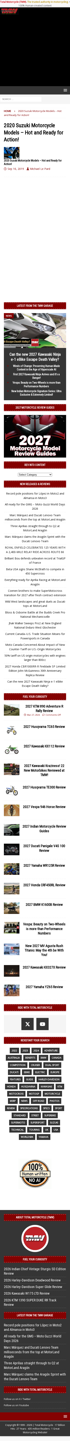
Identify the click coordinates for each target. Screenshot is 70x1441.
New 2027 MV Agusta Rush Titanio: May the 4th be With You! (44, 950)
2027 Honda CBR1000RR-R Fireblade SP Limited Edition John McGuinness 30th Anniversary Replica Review (35, 671)
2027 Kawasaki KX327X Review (44, 967)
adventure (51, 1050)
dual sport (52, 1065)
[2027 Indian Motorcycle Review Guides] (11, 830)
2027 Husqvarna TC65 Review (44, 727)
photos (54, 1101)
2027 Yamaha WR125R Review (44, 865)
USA (56, 1129)
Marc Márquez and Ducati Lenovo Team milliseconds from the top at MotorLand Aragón (31, 1352)
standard (20, 1115)
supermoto (18, 1122)
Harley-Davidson (49, 1079)
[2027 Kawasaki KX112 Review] (11, 750)
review (11, 1108)
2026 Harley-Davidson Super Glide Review (33, 1287)
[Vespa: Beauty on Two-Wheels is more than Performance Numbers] (11, 927)
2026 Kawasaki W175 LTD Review (27, 1293)
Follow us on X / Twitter (17, 1399)
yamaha (43, 1137)
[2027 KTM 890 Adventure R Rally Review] (11, 710)
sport (58, 1108)
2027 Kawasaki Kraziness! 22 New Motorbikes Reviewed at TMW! (44, 770)
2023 (25, 1050)
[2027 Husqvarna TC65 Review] (11, 730)
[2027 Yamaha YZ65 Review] (11, 990)
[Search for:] (21, 99)
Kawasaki (46, 1086)
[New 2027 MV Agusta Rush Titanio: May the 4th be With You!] (11, 949)
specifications (29, 1108)
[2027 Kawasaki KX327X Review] (11, 971)
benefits (30, 1057)
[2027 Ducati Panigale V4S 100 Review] (11, 849)
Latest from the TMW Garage (35, 305)
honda (11, 1086)
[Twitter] (27, 1024)
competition (17, 1065)
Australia (14, 1057)
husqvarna (28, 1086)
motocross (16, 1093)
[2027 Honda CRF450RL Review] (11, 888)
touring (34, 1129)
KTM (60, 1086)
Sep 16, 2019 (16, 169)
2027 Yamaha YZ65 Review (44, 987)
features (15, 1079)
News (24, 1101)
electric (40, 1072)
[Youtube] (42, 1024)
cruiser (35, 1065)
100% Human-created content (35, 5)
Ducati (14, 1072)
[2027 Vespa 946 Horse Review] (11, 810)
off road (38, 1101)
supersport (38, 1122)
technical (17, 1129)
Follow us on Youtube (16, 1405)
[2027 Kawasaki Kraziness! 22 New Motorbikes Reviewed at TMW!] (11, 769)
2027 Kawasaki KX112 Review (44, 746)
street (35, 1115)
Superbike (50, 1115)
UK (46, 1129)
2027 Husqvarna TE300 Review (44, 787)
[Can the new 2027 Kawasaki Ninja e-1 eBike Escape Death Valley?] (35, 345)
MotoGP (34, 1093)
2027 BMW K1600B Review (44, 905)
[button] (64, 90)
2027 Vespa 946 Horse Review (44, 807)
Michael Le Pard (40, 169)
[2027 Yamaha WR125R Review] (11, 869)
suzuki (54, 1122)
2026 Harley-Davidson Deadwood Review (32, 1280)
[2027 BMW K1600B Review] (11, 908)
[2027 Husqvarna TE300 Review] (11, 791)
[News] (11, 153)
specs (46, 1108)
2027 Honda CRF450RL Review (44, 885)
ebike (27, 1072)
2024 (36, 1050)
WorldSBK (27, 1137)
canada (56, 1057)
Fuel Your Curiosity (35, 696)
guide (29, 1079)
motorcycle (52, 1093)
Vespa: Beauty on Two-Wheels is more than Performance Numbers (44, 928)
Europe (55, 1072)
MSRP (13, 1101)
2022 (14, 1050)
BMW (43, 1057)
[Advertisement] (35, 50)
